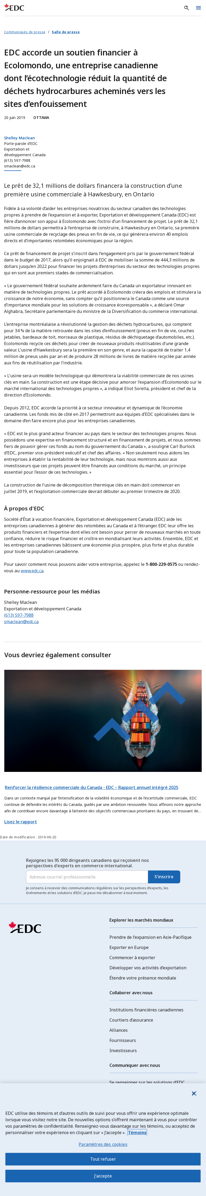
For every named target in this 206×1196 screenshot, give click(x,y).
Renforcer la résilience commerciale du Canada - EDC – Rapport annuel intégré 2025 (91, 787)
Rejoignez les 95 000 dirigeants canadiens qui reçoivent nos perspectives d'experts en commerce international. (87, 863)
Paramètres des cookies (103, 1144)
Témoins (137, 1132)
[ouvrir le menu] (198, 8)
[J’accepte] (194, 1093)
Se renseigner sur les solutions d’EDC (147, 1082)
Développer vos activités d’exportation (147, 968)
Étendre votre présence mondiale (142, 978)
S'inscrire (164, 877)
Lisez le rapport (20, 822)
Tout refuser (103, 1159)
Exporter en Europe (129, 947)
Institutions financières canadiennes (146, 1010)
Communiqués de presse (24, 32)
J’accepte (103, 1176)
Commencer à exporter (132, 957)
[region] (103, 1139)
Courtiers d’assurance (131, 1020)
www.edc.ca (32, 571)
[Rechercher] (186, 8)
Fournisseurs (122, 1040)
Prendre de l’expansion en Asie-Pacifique (150, 937)
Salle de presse (66, 32)
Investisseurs (123, 1050)
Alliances (118, 1030)
